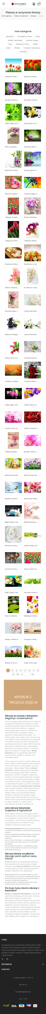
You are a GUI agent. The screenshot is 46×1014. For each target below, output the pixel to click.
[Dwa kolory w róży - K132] (32, 252)
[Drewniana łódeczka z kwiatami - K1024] (13, 252)
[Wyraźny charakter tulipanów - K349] (32, 65)
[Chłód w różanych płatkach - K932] (32, 417)
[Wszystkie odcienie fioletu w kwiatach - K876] (32, 88)
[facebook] (3, 959)
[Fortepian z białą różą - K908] (32, 628)
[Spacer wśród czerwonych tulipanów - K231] (32, 557)
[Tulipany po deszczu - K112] (13, 229)
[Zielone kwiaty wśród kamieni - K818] (32, 534)
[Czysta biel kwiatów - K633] (32, 323)
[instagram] (7, 959)
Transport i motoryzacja (32, 48)
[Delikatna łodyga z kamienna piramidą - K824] (13, 323)
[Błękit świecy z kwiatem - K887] (13, 510)
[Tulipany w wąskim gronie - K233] (13, 205)
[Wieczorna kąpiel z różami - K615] (13, 182)
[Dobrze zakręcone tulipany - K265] (13, 276)
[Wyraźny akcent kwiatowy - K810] (13, 88)
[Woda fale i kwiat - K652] (13, 159)
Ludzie (8, 48)
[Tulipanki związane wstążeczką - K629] (32, 229)
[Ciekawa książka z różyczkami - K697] (13, 440)
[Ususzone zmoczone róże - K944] (13, 557)
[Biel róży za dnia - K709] (13, 534)
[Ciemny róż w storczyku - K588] (13, 417)
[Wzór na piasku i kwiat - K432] (13, 135)
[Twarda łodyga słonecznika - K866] (32, 182)
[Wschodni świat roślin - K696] (32, 135)
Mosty (38, 36)
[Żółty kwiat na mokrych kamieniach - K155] (32, 112)
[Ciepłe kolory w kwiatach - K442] (32, 393)
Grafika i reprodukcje (15, 40)
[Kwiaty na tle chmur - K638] (13, 651)
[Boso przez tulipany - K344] (32, 487)
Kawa (10, 44)
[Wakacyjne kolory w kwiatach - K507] (32, 604)
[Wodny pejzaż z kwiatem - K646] (32, 159)
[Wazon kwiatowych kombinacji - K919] (32, 205)
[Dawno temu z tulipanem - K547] (13, 346)
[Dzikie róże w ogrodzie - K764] (32, 651)
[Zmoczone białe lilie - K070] (32, 581)
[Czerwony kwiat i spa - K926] (32, 370)
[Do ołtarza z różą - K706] (32, 276)
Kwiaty (35, 44)
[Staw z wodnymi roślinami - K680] (13, 604)
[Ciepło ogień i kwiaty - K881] (13, 393)
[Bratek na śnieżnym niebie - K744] (13, 487)
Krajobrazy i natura (22, 44)
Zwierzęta (23, 52)
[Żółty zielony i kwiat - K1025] (13, 581)
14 (32, 674)
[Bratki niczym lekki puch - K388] (32, 463)
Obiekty (17, 48)
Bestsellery (10, 36)
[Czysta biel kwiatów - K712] (32, 299)
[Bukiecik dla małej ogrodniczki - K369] (13, 463)
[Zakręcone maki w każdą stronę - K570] (13, 65)
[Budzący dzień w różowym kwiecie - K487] (32, 440)
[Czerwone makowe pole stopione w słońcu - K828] (13, 370)
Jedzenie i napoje (32, 40)
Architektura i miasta (25, 36)
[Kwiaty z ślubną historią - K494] (13, 628)
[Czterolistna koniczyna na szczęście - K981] (32, 346)
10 (18, 674)
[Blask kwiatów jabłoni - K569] (32, 510)
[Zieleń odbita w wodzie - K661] (13, 112)
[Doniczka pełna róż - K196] (13, 299)
